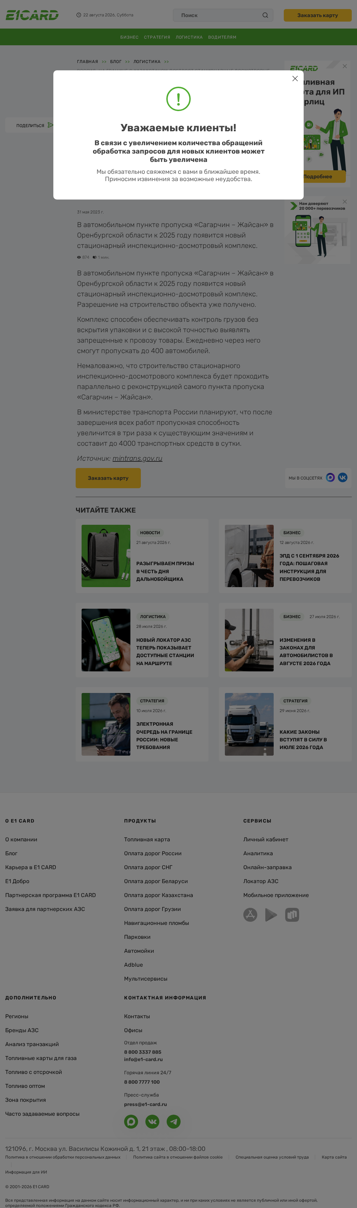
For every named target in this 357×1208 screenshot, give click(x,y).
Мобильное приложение (276, 895)
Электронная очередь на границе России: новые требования (164, 735)
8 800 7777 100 (142, 1082)
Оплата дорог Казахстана (158, 895)
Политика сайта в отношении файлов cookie (178, 1157)
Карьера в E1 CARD (30, 867)
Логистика (189, 37)
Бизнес (129, 37)
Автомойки (139, 951)
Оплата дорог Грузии (152, 909)
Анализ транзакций (32, 1044)
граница (91, 98)
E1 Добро (17, 881)
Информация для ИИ (26, 1172)
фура (165, 98)
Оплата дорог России (153, 853)
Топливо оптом (25, 1086)
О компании (21, 839)
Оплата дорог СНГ (148, 867)
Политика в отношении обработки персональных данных (62, 1157)
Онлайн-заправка (267, 867)
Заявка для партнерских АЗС (45, 909)
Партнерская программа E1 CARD (50, 895)
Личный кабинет (265, 839)
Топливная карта (147, 839)
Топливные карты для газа (41, 1058)
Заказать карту (317, 15)
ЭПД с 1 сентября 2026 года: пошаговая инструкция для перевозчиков (309, 567)
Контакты (137, 1016)
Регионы (16, 1016)
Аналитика (258, 853)
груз (143, 98)
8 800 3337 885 (142, 1052)
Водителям (222, 37)
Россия (119, 98)
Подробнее (317, 176)
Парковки (137, 937)
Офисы (133, 1030)
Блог (11, 853)
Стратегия (157, 37)
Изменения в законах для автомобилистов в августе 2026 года (306, 652)
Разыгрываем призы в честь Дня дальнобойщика (165, 571)
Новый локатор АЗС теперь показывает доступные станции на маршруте (165, 652)
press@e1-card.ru (145, 1104)
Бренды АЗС (22, 1030)
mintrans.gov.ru (137, 458)
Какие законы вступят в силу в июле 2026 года (303, 740)
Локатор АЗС (261, 881)
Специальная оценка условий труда (272, 1157)
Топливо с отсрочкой (33, 1072)
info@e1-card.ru (143, 1059)
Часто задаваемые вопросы (42, 1113)
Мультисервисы (145, 978)
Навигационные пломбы (156, 923)
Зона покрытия (25, 1100)
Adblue (133, 964)
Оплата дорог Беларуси (156, 881)
